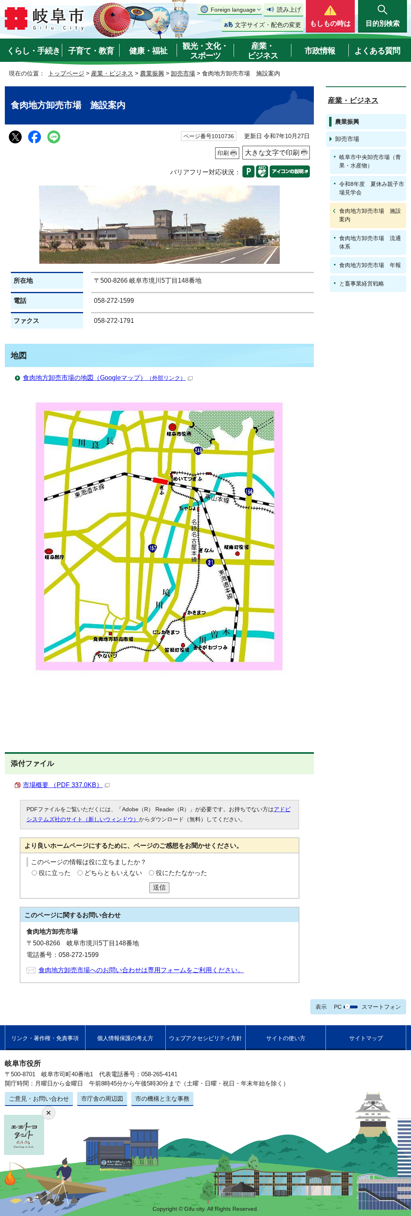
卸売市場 (183, 73)
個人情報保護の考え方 (125, 1038)
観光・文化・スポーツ (205, 50)
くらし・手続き (33, 50)
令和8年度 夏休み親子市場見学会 (371, 188)
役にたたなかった (181, 872)
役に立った (55, 872)
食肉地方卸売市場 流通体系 (370, 242)
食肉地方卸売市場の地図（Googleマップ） (104, 377)
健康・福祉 (148, 50)
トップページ (66, 73)
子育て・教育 (91, 50)
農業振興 (152, 73)
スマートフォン (381, 1007)
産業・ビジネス (263, 50)
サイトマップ (366, 1038)
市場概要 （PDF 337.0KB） (63, 784)
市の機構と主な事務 (162, 1098)
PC (338, 1007)
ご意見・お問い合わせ (39, 1098)
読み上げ (289, 9)
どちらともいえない (113, 872)
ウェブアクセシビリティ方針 (205, 1038)
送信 (159, 887)
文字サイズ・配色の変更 (268, 24)
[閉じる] (48, 1112)
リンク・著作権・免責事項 (45, 1038)
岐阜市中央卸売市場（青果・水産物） (370, 161)
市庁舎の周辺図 (102, 1098)
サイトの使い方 (285, 1038)
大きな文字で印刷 (272, 153)
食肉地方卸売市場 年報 (370, 265)
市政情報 (320, 50)
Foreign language (233, 9)
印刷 (223, 153)
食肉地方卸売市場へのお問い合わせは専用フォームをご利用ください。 (141, 970)
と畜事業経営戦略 (361, 283)
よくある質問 (377, 50)
